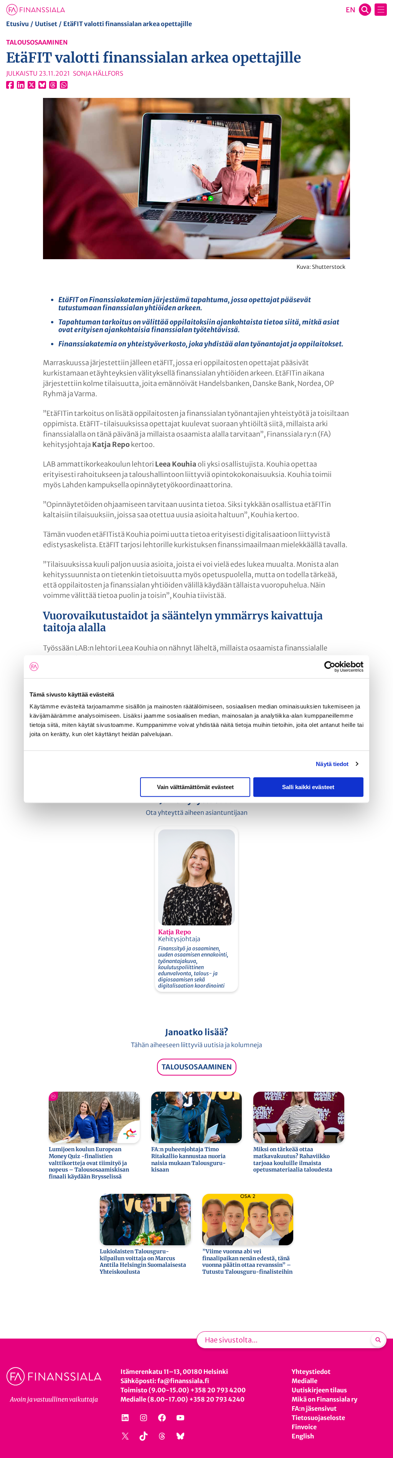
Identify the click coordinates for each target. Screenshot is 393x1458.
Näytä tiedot (332, 764)
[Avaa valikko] (381, 9)
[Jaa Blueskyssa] (42, 85)
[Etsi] (378, 1340)
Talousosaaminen (37, 42)
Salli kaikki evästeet (308, 787)
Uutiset (46, 24)
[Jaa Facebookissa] (10, 85)
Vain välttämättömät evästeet (195, 787)
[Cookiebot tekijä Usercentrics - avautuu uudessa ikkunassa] (329, 666)
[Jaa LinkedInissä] (21, 85)
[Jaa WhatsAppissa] (64, 85)
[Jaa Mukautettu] (53, 85)
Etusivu (17, 24)
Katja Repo (174, 932)
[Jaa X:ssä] (31, 85)
